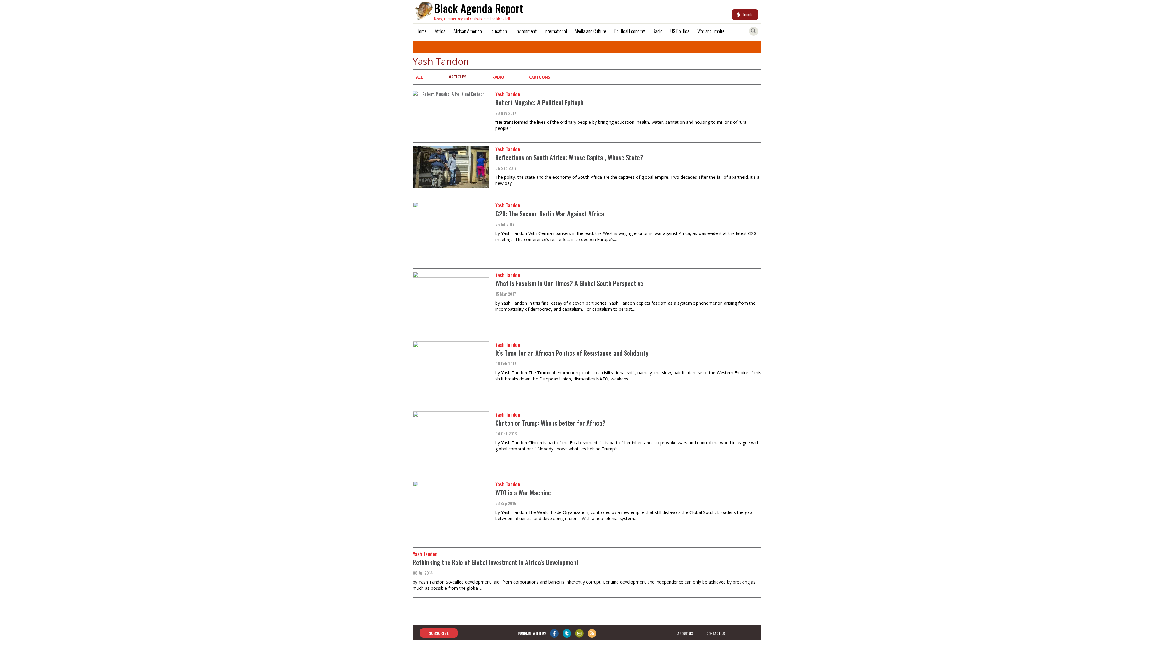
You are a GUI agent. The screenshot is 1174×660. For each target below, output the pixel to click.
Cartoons (539, 77)
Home (422, 31)
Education (498, 31)
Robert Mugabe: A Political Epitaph (539, 102)
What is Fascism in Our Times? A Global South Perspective (569, 283)
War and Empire (711, 31)
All (419, 77)
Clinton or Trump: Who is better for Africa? (550, 422)
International (556, 31)
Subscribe (439, 633)
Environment (526, 31)
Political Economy (629, 31)
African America (467, 31)
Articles (457, 76)
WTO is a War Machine (523, 492)
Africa (440, 31)
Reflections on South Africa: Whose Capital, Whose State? (569, 157)
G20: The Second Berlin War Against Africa (549, 213)
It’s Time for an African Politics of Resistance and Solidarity (571, 353)
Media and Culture (590, 31)
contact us (716, 633)
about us (685, 633)
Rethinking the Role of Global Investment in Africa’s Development (496, 562)
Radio (658, 31)
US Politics (679, 31)
